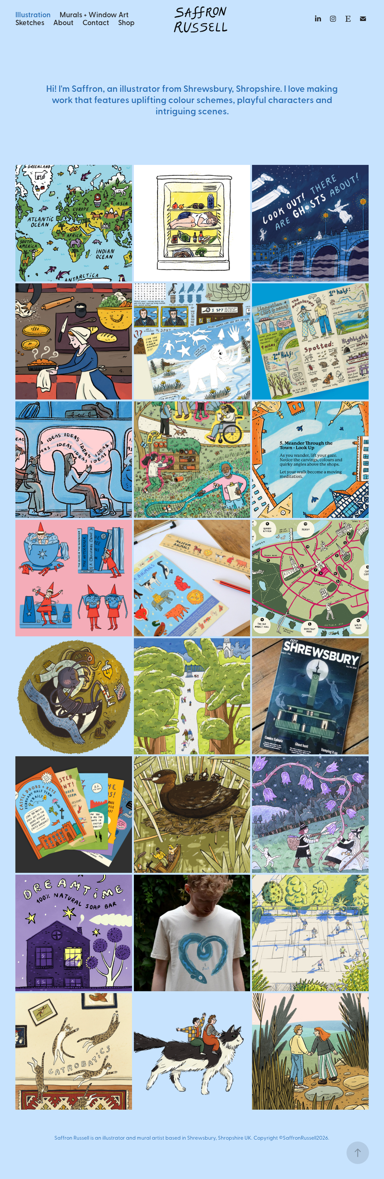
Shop (126, 22)
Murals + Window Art (94, 14)
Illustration (33, 14)
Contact (95, 22)
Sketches (29, 22)
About (63, 22)
